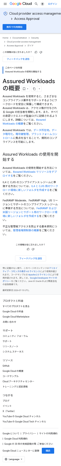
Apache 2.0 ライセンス (39, 274)
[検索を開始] (36, 4)
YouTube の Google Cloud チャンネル (22, 416)
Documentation (20, 38)
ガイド (30, 45)
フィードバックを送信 (18, 59)
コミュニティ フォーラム (15, 336)
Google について (11, 433)
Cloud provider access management (24, 42)
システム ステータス (13, 351)
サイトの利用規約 (48, 433)
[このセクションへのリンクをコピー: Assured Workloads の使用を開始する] (17, 160)
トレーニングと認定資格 (15, 386)
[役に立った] (36, 52)
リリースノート (10, 346)
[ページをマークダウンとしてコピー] (34, 89)
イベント (7, 406)
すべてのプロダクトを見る (16, 306)
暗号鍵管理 (22, 134)
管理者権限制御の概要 (26, 230)
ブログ (6, 400)
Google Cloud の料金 (13, 311)
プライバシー (29, 433)
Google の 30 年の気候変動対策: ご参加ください (28, 444)
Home (5, 38)
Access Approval (26, 19)
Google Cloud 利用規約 (15, 438)
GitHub (6, 366)
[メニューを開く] (5, 4)
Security (35, 38)
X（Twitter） (9, 411)
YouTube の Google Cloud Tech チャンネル (24, 421)
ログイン (52, 4)
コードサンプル (11, 376)
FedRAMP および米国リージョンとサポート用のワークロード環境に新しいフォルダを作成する (30, 212)
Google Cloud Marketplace (16, 316)
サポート (7, 341)
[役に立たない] (40, 52)
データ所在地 (41, 130)
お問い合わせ (9, 322)
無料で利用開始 (14, 27)
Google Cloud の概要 (13, 371)
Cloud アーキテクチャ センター (18, 381)
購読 (48, 450)
